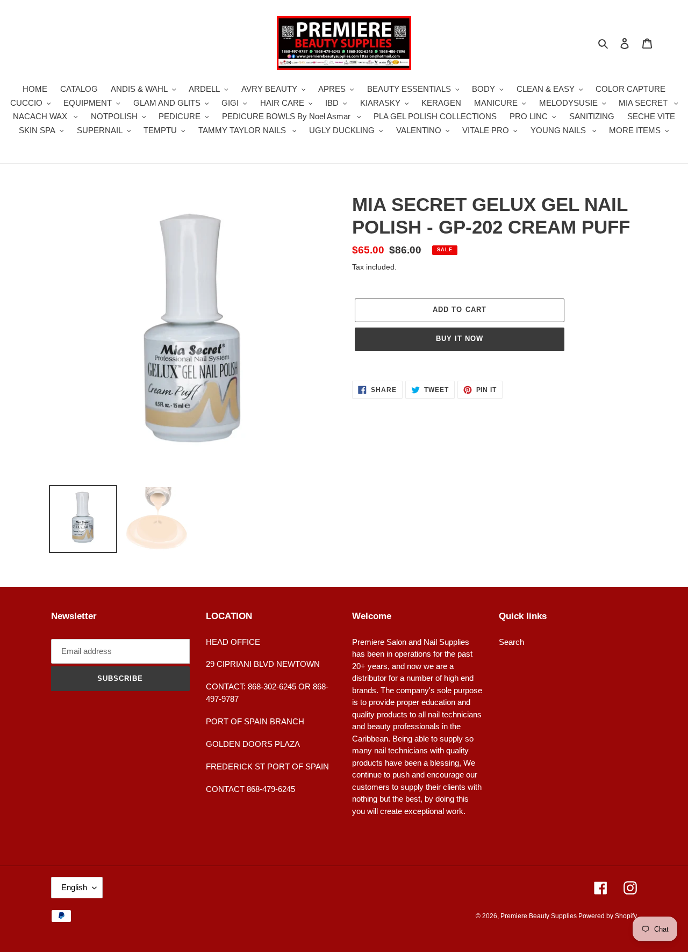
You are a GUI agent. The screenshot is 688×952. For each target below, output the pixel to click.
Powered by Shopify (607, 916)
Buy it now (459, 339)
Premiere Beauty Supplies (539, 916)
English (74, 887)
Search (511, 641)
